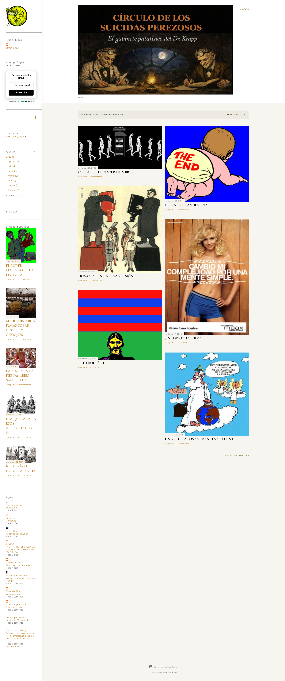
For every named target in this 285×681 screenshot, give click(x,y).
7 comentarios (182, 209)
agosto (13, 161)
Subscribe (21, 92)
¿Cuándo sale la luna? (17, 533)
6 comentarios (96, 367)
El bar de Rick (13, 591)
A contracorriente (15, 607)
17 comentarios (96, 280)
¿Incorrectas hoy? (183, 338)
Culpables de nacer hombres (105, 172)
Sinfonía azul (12, 47)
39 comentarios (24, 339)
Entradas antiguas (237, 455)
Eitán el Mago (13, 531)
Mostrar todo (236, 114)
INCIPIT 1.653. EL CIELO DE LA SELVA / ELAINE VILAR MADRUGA (20, 550)
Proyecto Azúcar (14, 505)
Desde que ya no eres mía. (20, 565)
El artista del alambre (17, 575)
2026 (10, 156)
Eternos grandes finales (189, 205)
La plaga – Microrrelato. (18, 620)
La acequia (11, 518)
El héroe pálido (93, 363)
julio (11, 166)
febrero (13, 190)
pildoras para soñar (15, 617)
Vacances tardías (14, 594)
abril (11, 180)
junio (12, 171)
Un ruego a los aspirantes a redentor (202, 439)
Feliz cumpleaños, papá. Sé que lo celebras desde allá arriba (20, 639)
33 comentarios (24, 279)
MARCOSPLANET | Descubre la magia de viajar (20, 632)
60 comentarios (24, 385)
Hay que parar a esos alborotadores (21, 425)
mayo (12, 175)
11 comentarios (96, 177)
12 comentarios (182, 343)
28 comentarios (24, 475)
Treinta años (12, 507)
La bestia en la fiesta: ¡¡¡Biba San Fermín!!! (20, 375)
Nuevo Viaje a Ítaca (16, 604)
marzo (13, 185)
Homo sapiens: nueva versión (105, 276)
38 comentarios (24, 437)
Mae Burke (172, 672)
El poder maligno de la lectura (19, 270)
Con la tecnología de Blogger (166, 667)
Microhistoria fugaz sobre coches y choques (20, 328)
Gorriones (11, 520)
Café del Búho (13, 562)
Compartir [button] (82, 177)
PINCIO (10, 544)
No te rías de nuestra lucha (20, 468)
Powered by (14, 101)
